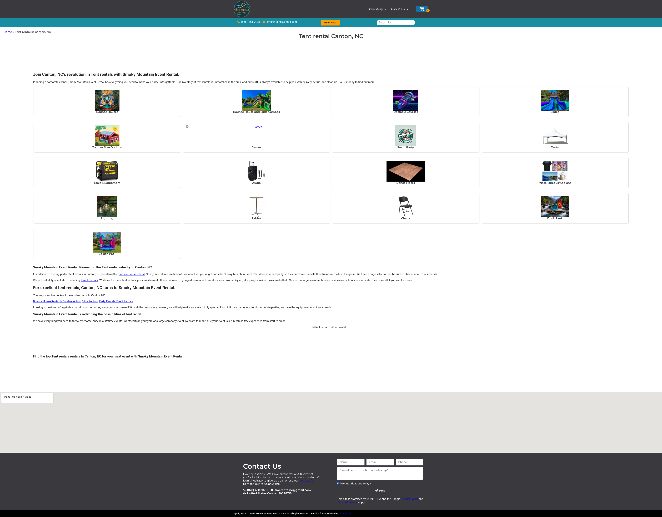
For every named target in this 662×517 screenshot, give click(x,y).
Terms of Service (347, 502)
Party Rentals (107, 301)
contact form (308, 480)
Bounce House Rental (132, 274)
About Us (397, 9)
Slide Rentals (90, 301)
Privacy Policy (409, 499)
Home (7, 32)
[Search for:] (396, 22)
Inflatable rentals (70, 301)
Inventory (375, 9)
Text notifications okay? (355, 483)
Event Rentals (89, 280)
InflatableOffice (346, 513)
